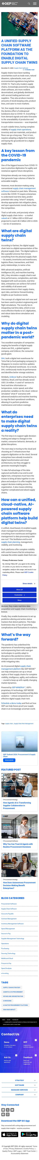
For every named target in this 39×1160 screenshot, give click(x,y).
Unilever (12, 377)
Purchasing (5, 948)
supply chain (9, 723)
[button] (34, 3)
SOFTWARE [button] (19, 1085)
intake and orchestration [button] (13, 996)
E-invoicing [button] (7, 1001)
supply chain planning (10, 542)
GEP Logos (18, 1151)
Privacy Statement (15, 1149)
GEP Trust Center (29, 1151)
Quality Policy (7, 1151)
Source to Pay (6, 933)
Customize (18, 595)
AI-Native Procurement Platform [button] (15, 1005)
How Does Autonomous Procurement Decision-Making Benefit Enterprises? (19, 885)
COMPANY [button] (19, 1095)
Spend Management (8, 928)
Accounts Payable (7, 914)
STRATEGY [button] (19, 1080)
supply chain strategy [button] (11, 987)
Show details (27, 583)
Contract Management (9, 919)
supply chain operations (21, 129)
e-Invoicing (5, 973)
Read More (9, 760)
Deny (19, 600)
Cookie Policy (29, 1149)
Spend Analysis (6, 968)
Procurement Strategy (10, 799)
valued (4, 218)
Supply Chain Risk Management (23, 723)
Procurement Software (11, 841)
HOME (3, 1019)
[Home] (10, 3)
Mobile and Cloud (7, 958)
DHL (3, 358)
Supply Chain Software (21, 68)
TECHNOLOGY (15, 1019)
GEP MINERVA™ (19, 687)
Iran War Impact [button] (9, 1009)
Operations (5, 943)
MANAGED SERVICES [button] (19, 1090)
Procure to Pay (6, 963)
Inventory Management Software (12, 924)
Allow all (19, 589)
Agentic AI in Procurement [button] (13, 992)
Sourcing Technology (8, 953)
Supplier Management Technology (12, 938)
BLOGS (8, 1019)
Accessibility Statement (19, 1153)
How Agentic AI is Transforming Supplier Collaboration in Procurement (17, 805)
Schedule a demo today (11, 703)
